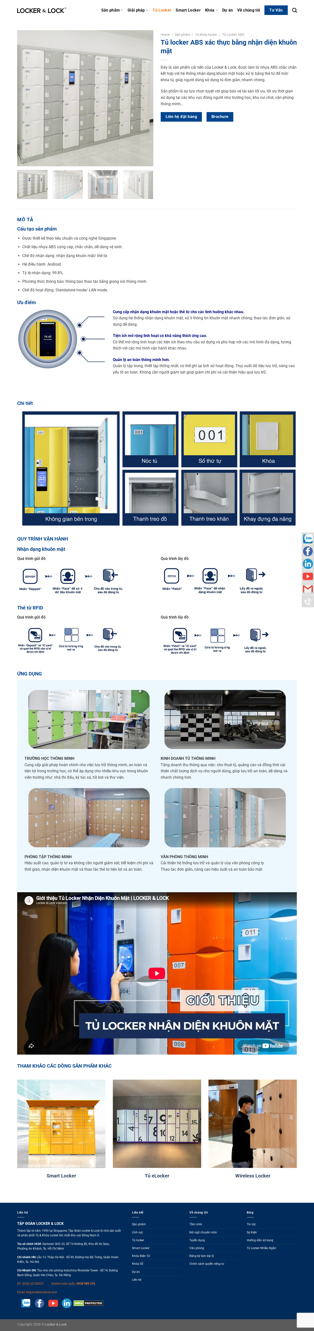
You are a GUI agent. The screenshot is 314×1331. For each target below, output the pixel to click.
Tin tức (251, 1224)
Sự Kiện (252, 1232)
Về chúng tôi (248, 10)
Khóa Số (137, 1264)
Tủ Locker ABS (233, 35)
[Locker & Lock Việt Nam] (41, 10)
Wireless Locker (252, 1176)
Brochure (220, 117)
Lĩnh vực (137, 1232)
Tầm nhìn (195, 1224)
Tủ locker (138, 1240)
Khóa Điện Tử (141, 1256)
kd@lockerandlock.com (41, 1292)
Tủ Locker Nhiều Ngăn (261, 1248)
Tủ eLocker (157, 1176)
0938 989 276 (86, 1283)
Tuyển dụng (197, 1240)
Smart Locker (188, 10)
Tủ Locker (162, 10)
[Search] (294, 10)
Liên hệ (136, 1279)
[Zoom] (23, 160)
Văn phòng (196, 1248)
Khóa (209, 10)
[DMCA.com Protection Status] (87, 1303)
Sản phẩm (110, 10)
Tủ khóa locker (206, 35)
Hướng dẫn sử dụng (260, 1240)
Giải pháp (136, 10)
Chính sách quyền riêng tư (206, 1264)
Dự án (227, 10)
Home (165, 35)
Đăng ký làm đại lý (201, 1256)
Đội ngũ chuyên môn (203, 1232)
